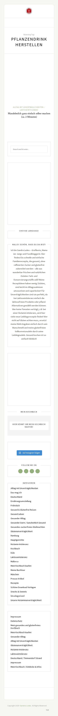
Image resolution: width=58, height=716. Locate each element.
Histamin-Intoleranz (19, 544)
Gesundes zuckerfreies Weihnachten (28, 527)
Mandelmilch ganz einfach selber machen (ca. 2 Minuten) (29, 115)
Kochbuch (15, 548)
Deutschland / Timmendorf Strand (26, 658)
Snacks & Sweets (19, 591)
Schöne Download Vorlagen (23, 587)
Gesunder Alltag (18, 518)
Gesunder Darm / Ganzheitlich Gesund (28, 522)
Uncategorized (17, 596)
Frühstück (15, 505)
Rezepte (15, 583)
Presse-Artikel (17, 578)
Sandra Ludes (25, 705)
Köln (13, 552)
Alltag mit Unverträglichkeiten (28, 107)
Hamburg (15, 535)
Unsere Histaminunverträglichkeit (26, 600)
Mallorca (14, 561)
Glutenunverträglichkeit (21, 531)
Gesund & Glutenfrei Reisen (23, 509)
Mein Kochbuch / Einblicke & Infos (26, 666)
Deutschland (16, 496)
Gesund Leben (17, 514)
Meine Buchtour (18, 570)
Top (47, 710)
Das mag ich (16, 492)
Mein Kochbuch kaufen (21, 565)
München (15, 574)
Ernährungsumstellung (21, 501)
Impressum (16, 616)
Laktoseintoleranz (29, 110)
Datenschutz (16, 621)
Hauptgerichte (17, 540)
